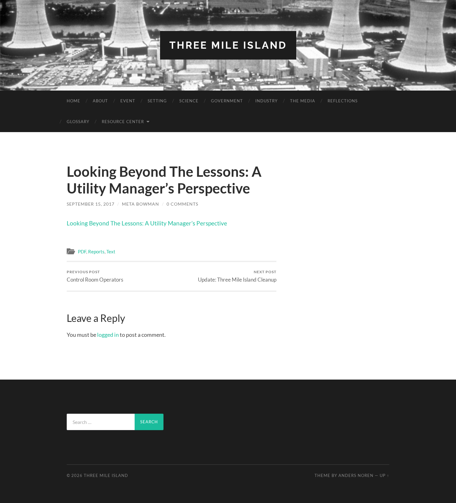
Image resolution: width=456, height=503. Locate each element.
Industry (266, 100)
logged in (108, 334)
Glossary (78, 121)
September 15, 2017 (90, 204)
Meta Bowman (140, 204)
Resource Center (123, 121)
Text (110, 251)
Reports (96, 251)
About (100, 100)
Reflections (343, 100)
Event (127, 100)
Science (189, 100)
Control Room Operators (95, 276)
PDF (82, 251)
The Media (302, 100)
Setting (157, 100)
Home (73, 100)
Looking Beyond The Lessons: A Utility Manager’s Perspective (147, 223)
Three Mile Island (228, 45)
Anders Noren (355, 475)
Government (227, 100)
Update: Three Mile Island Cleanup (237, 276)
